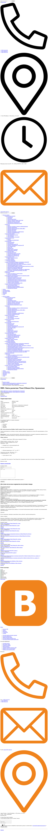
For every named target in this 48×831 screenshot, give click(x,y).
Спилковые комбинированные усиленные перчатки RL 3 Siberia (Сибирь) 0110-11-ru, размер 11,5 (19, 557)
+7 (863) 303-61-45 (4, 701)
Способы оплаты (6, 643)
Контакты (5, 631)
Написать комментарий (5, 463)
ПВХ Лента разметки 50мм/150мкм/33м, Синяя (9, 525)
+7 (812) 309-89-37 (4, 700)
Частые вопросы (6, 646)
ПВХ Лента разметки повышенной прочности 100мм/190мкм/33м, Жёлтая (15, 535)
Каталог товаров (6, 382)
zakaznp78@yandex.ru (7, 749)
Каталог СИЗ (5, 629)
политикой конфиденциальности (39, 825)
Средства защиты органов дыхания (10, 635)
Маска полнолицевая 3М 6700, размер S (8, 552)
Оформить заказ (3, 396)
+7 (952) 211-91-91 (6, 699)
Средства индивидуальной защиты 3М (10, 639)
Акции (4, 630)
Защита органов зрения (7, 637)
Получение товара (6, 644)
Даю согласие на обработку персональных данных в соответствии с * (24, 825)
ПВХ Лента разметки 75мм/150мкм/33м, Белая (9, 530)
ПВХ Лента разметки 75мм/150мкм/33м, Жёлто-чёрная (11, 547)
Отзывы (4, 633)
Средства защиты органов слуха (9, 638)
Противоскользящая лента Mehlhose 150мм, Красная (10, 563)
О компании (5, 632)
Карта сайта (2, 579)
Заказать (2, 527)
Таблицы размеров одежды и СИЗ (9, 647)
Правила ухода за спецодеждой (9, 648)
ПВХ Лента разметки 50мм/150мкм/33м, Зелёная (10, 541)
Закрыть (2, 829)
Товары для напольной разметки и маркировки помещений (15, 383)
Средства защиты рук (7, 636)
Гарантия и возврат (7, 645)
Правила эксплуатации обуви (9, 649)
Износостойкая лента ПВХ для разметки (11, 384)
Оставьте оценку (3, 465)
